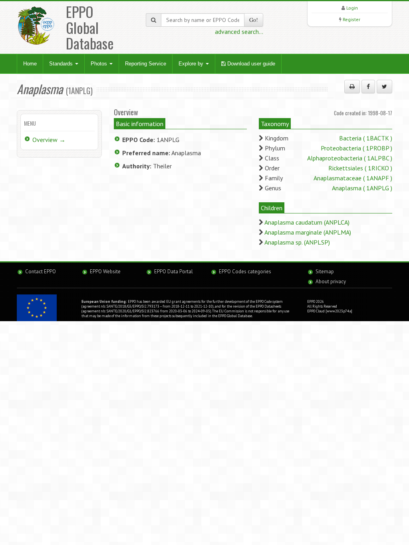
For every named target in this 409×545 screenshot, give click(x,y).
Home (30, 64)
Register (351, 19)
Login (352, 8)
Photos (100, 64)
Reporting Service (145, 64)
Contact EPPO (40, 271)
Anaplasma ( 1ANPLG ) (362, 188)
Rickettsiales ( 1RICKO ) (360, 168)
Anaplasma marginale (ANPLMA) (307, 232)
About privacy (331, 281)
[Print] (352, 86)
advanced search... (239, 32)
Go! (253, 20)
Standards (61, 64)
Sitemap (325, 271)
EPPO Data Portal (173, 271)
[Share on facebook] (368, 86)
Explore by (192, 64)
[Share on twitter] (384, 86)
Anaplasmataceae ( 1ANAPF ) (353, 178)
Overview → (49, 140)
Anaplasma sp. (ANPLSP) (297, 242)
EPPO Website (105, 271)
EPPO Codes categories (245, 271)
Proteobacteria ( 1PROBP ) (356, 148)
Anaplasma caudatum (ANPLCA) (306, 222)
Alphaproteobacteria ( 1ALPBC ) (349, 158)
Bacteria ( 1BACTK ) (365, 138)
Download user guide (250, 64)
